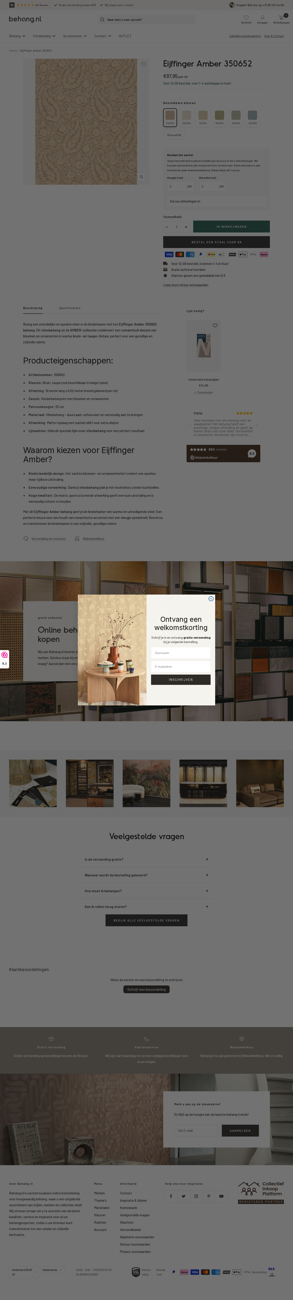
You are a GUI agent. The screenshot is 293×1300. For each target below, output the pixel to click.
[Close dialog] (211, 598)
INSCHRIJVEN (181, 679)
